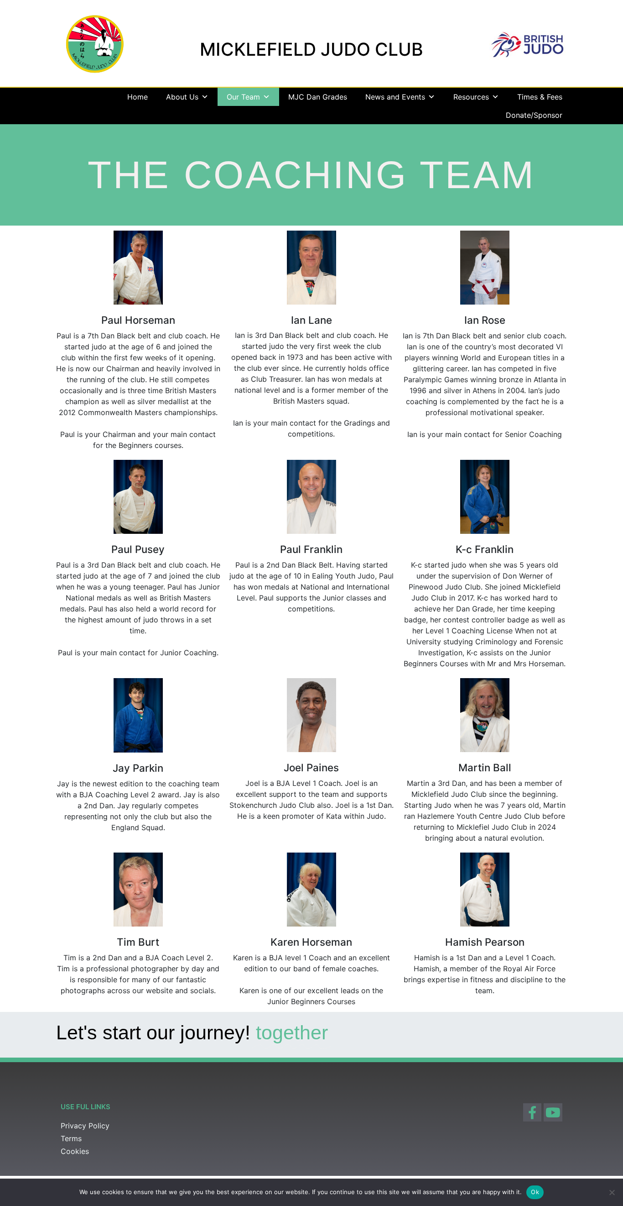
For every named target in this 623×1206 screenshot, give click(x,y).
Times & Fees (539, 96)
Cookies (75, 1151)
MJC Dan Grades (317, 96)
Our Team (243, 96)
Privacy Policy (85, 1125)
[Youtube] (553, 1112)
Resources (471, 96)
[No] (611, 1192)
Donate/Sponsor (534, 115)
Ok (535, 1191)
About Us (182, 96)
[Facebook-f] (532, 1112)
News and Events (395, 96)
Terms (71, 1138)
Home (137, 96)
